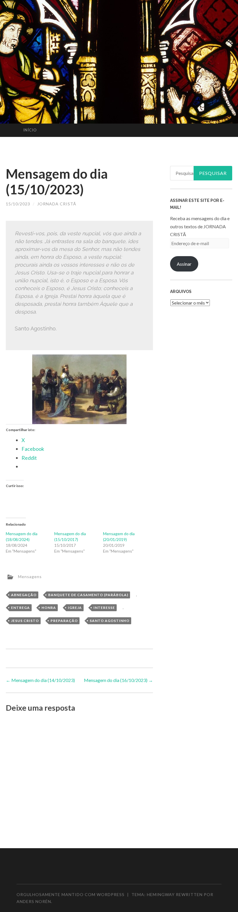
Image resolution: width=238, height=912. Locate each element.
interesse (104, 607)
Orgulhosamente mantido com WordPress (71, 894)
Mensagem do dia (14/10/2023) (40, 680)
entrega (20, 607)
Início (30, 130)
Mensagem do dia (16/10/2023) (118, 680)
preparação (64, 620)
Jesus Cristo (25, 620)
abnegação (24, 595)
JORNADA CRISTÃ (56, 203)
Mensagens (30, 576)
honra (49, 607)
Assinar (184, 264)
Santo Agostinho (109, 620)
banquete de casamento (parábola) (88, 595)
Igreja (75, 607)
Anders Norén (34, 901)
